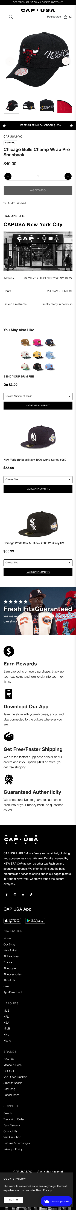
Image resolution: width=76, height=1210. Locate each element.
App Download (13, 992)
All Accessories (13, 974)
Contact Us (10, 1131)
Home (7, 938)
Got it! (13, 1200)
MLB (6, 1011)
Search (8, 1113)
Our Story (9, 944)
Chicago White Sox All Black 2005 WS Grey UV (34, 543)
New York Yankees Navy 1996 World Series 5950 (35, 460)
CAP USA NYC (13, 137)
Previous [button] (10, 61)
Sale (6, 986)
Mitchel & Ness (13, 1065)
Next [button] (66, 61)
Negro (7, 1041)
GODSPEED (11, 1071)
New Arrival (10, 950)
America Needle (13, 1083)
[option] (38, 59)
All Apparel (10, 968)
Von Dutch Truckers (15, 1077)
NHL (6, 1035)
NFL (6, 1017)
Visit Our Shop (12, 1137)
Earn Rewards (12, 1125)
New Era (9, 1059)
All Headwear (11, 956)
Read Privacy (44, 1190)
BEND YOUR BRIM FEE (19, 377)
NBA (6, 1023)
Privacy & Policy (13, 1149)
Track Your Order (14, 1119)
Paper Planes (11, 1095)
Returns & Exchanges (17, 1143)
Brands (8, 962)
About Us (9, 980)
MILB (7, 1029)
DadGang (9, 1089)
